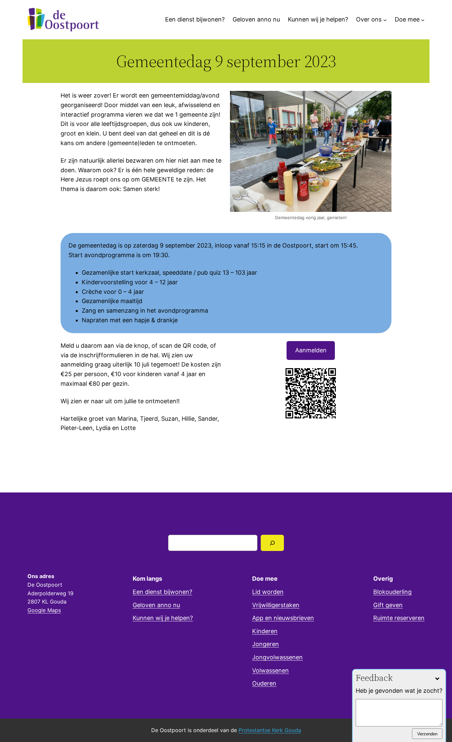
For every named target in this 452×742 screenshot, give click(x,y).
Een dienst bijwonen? (162, 591)
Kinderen (265, 631)
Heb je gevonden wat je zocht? (399, 690)
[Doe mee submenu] (423, 19)
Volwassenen (270, 670)
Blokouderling (392, 591)
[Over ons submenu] (385, 19)
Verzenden (427, 733)
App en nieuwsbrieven (283, 617)
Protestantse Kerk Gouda (270, 730)
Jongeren (265, 644)
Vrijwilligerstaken (275, 605)
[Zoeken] (272, 543)
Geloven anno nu (156, 605)
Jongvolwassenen (277, 657)
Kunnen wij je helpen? (163, 617)
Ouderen (264, 683)
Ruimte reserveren (399, 617)
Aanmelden (311, 350)
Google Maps (44, 610)
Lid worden (268, 591)
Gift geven (388, 605)
